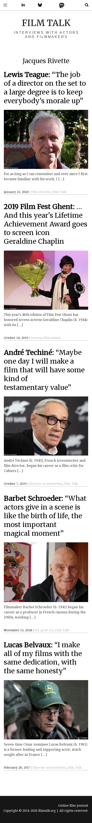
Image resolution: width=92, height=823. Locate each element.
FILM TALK (46, 23)
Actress (36, 338)
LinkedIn (21, 5)
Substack (31, 5)
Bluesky (42, 5)
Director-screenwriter (45, 483)
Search (85, 5)
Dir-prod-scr (44, 630)
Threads (70, 5)
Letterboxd (51, 5)
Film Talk (59, 192)
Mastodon (60, 5)
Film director (41, 192)
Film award (51, 338)
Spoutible (79, 5)
